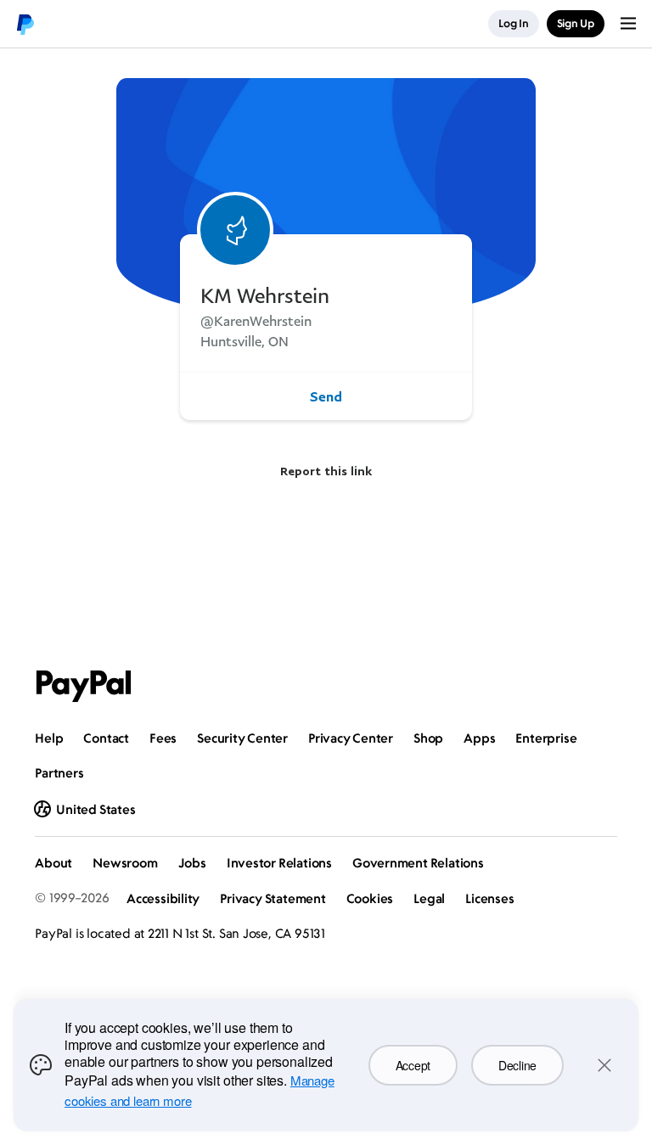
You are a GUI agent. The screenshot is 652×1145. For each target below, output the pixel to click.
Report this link (326, 470)
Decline (517, 1065)
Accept (413, 1065)
